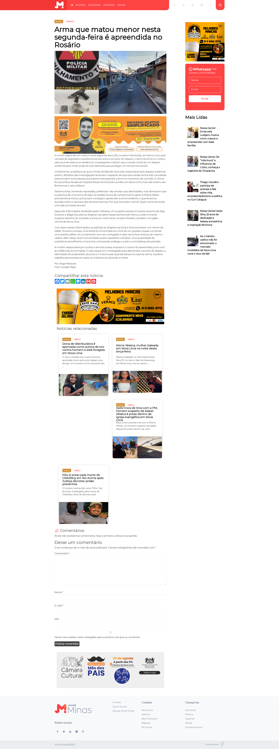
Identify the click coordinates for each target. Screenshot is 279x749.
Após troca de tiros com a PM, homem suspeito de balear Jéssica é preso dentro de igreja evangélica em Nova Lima (137, 414)
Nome (58, 592)
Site (56, 619)
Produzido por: (212, 744)
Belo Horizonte (150, 718)
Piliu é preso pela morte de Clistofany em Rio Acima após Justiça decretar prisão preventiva (82, 479)
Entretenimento (194, 727)
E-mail (58, 605)
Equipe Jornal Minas (123, 711)
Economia (94, 5)
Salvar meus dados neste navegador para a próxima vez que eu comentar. (97, 637)
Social (121, 5)
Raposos (146, 723)
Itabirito (146, 714)
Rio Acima (147, 727)
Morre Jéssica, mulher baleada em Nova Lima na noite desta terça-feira (137, 348)
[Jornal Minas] (59, 5)
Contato (117, 702)
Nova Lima (147, 710)
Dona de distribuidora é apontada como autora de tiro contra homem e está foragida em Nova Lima (83, 348)
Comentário (62, 553)
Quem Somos (120, 706)
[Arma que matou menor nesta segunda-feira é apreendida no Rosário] (110, 83)
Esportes (109, 5)
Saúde (188, 723)
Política (80, 5)
